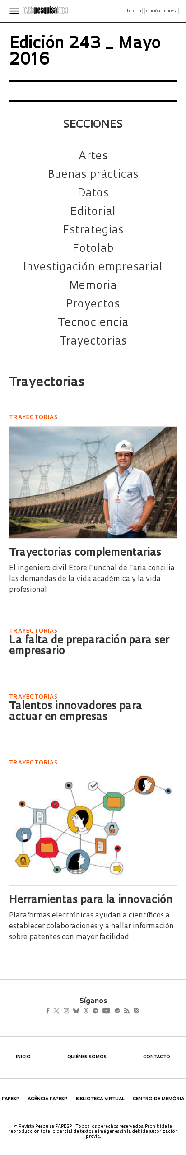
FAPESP (10, 1099)
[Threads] (99, 1011)
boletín (134, 11)
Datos (93, 193)
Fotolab (93, 249)
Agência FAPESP (47, 1099)
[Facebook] (50, 1011)
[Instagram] (72, 1011)
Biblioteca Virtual (100, 1099)
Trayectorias (93, 341)
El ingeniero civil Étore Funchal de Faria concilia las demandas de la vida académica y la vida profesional (92, 579)
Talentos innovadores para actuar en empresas (75, 712)
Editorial (93, 212)
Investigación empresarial (93, 267)
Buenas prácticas (93, 175)
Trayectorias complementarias (85, 553)
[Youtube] (126, 1011)
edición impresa (161, 11)
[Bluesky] (85, 1011)
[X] (60, 1011)
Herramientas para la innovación (90, 900)
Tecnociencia (93, 323)
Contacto (156, 1057)
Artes (93, 156)
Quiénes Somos (87, 1057)
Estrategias (93, 230)
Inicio (23, 1057)
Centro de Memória (158, 1099)
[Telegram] (111, 1011)
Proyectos (93, 304)
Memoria (93, 286)
